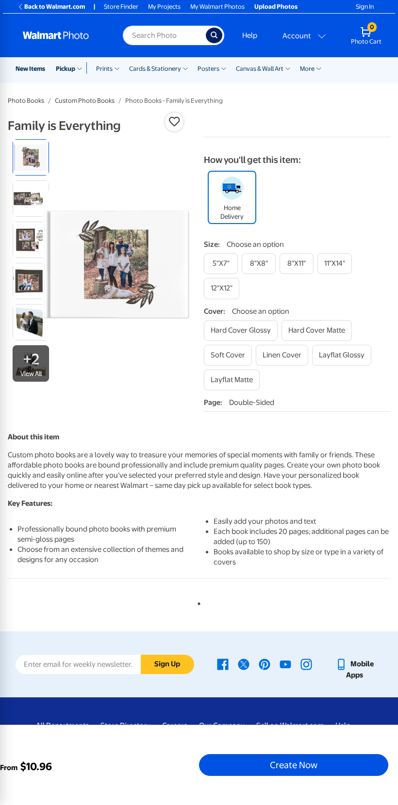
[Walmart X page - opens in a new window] (243, 664)
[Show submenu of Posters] (224, 68)
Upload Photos (276, 6)
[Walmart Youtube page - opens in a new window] (285, 664)
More (307, 68)
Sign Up (167, 664)
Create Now (293, 764)
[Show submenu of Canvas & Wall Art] (288, 68)
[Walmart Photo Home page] (62, 35)
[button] (174, 122)
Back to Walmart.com (54, 6)
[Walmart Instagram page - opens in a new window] (306, 664)
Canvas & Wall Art (259, 68)
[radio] (31, 157)
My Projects (164, 6)
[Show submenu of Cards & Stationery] (185, 68)
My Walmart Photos (217, 6)
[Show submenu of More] (319, 68)
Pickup (65, 68)
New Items (30, 68)
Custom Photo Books (85, 100)
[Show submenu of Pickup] (82, 68)
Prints (104, 68)
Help (249, 35)
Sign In (365, 6)
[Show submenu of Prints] (117, 68)
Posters (208, 68)
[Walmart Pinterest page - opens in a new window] (264, 664)
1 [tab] (197, 602)
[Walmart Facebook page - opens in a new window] (223, 664)
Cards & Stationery (155, 68)
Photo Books (26, 100)
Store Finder (121, 6)
